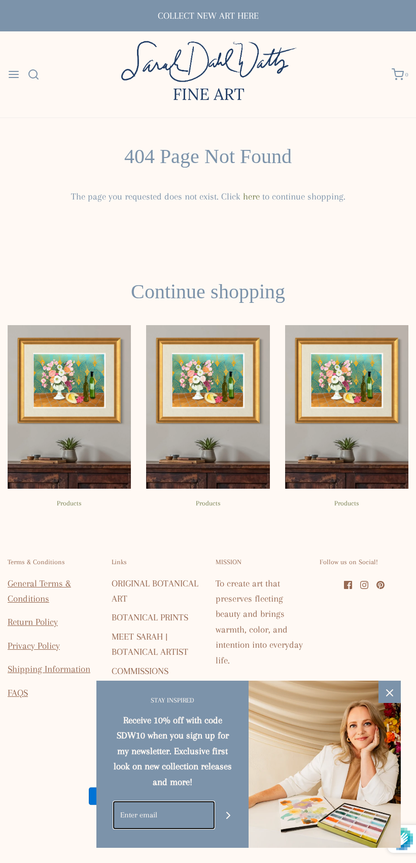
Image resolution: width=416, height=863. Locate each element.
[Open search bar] (37, 74)
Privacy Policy (34, 646)
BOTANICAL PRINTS (150, 617)
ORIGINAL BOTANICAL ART (155, 591)
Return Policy (33, 622)
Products (69, 503)
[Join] (228, 815)
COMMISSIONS (140, 671)
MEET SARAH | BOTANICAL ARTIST (150, 644)
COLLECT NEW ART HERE (208, 16)
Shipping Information (49, 669)
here (251, 196)
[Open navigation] (13, 74)
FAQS (18, 693)
